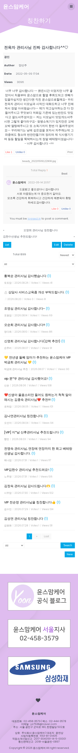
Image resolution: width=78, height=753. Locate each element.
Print (70, 152)
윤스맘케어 (16, 6)
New (70, 554)
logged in (34, 219)
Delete (68, 245)
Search (67, 545)
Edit (56, 245)
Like (8, 152)
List (7, 245)
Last (46, 536)
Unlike (20, 152)
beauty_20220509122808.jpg (39, 161)
